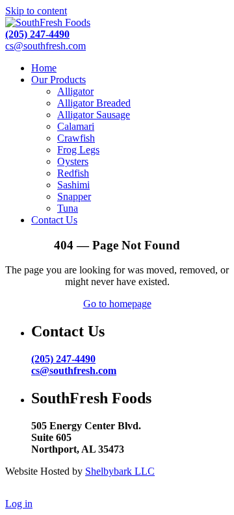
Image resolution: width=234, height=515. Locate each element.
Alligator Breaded (94, 102)
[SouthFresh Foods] (47, 22)
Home (44, 67)
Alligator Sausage (93, 114)
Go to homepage (117, 303)
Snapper (74, 196)
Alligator (75, 91)
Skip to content (36, 10)
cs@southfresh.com (45, 45)
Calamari (75, 126)
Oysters (72, 161)
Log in (18, 503)
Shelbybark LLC (120, 471)
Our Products (58, 79)
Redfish (73, 173)
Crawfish (76, 138)
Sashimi (73, 184)
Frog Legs (78, 149)
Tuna (67, 208)
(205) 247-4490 (37, 34)
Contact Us (54, 219)
